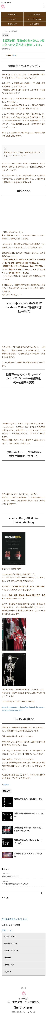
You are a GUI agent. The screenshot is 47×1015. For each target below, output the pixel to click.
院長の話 (6, 784)
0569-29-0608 (24, 1008)
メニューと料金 (34, 14)
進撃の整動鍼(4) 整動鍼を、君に (28, 799)
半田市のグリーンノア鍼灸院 (23, 1002)
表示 (14, 55)
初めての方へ (12, 14)
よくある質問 (34, 24)
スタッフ (12, 19)
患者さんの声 (12, 24)
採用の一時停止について (10, 876)
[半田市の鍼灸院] (3, 7)
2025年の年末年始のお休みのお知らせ (15, 884)
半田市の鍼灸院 (23, 999)
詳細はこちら (7, 930)
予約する (23, 988)
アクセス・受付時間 (35, 19)
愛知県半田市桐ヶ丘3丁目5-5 (14, 919)
